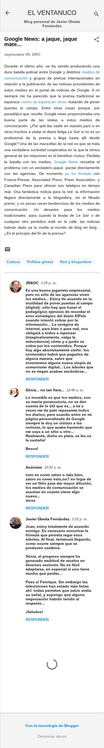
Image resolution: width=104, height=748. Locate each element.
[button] (96, 39)
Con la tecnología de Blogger (52, 725)
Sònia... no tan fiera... (45, 390)
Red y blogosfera (75, 262)
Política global (40, 262)
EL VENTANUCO (52, 12)
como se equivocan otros (44, 102)
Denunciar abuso (52, 736)
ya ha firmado (78, 173)
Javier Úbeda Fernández (48, 519)
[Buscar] (96, 14)
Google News (66, 162)
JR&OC (32, 283)
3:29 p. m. (49, 283)
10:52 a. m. (53, 467)
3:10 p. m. (80, 519)
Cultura (13, 262)
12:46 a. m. (75, 390)
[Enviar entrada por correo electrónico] (7, 251)
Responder (37, 379)
